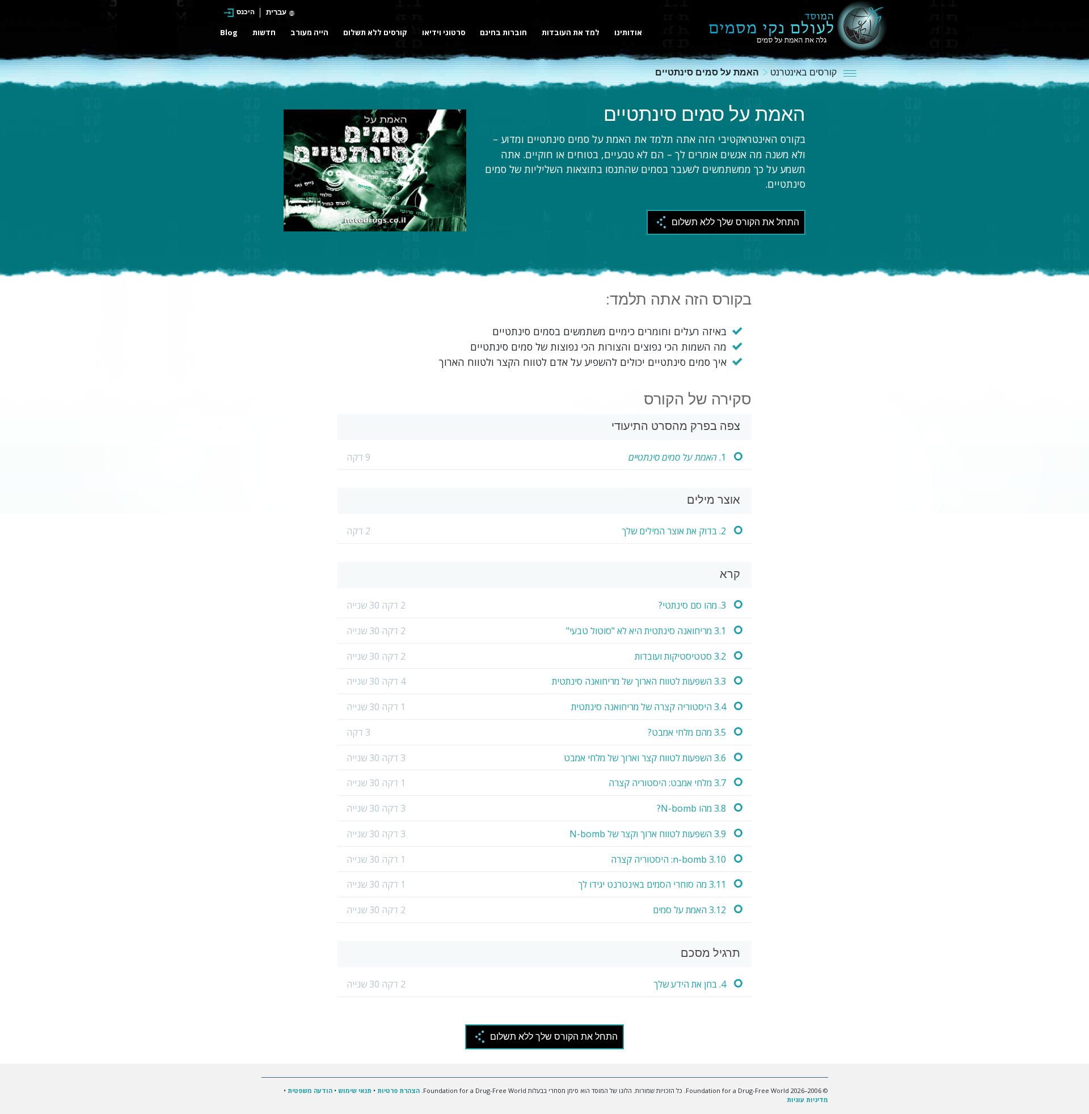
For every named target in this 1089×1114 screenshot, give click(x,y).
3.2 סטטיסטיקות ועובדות (680, 656)
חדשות (264, 32)
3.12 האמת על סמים (689, 910)
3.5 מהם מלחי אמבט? (687, 732)
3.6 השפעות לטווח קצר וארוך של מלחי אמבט (645, 758)
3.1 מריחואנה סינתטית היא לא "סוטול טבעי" (646, 630)
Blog (229, 32)
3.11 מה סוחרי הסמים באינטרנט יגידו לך (652, 884)
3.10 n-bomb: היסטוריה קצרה (668, 859)
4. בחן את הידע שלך (689, 984)
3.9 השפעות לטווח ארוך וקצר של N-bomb (647, 834)
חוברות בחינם (503, 32)
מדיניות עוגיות (807, 1099)
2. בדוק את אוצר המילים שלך (674, 531)
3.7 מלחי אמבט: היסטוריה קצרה (667, 783)
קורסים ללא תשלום (375, 32)
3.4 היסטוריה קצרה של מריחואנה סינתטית (648, 707)
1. (677, 457)
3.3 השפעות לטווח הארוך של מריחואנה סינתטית (639, 681)
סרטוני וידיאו (443, 32)
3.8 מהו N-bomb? (691, 808)
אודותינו (628, 32)
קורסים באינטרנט (802, 73)
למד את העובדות (571, 32)
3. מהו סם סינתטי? (692, 605)
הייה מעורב (309, 32)
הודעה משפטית (310, 1090)
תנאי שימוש (355, 1090)
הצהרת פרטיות (398, 1090)
